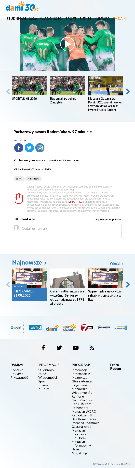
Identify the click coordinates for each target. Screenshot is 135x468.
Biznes (85, 18)
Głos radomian (82, 381)
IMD (127, 464)
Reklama (17, 374)
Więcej (115, 263)
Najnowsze (27, 262)
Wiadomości (51, 18)
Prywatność (19, 377)
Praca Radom (115, 366)
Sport (71, 18)
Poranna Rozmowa (85, 423)
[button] (127, 91)
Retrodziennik (82, 415)
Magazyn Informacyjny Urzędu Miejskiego (81, 447)
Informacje (80, 370)
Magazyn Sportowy (79, 432)
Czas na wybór (82, 426)
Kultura (102, 18)
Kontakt (17, 370)
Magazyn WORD (84, 411)
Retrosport (80, 408)
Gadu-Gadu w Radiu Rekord (82, 402)
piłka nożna (33, 178)
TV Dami (120, 18)
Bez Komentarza (84, 419)
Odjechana (79, 385)
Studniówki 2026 (22, 18)
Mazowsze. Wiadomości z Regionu (82, 392)
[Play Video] (67, 44)
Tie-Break (79, 438)
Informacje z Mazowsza (81, 375)
